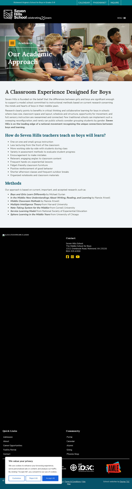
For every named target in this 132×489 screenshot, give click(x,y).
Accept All (50, 478)
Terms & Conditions (73, 481)
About (6, 441)
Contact (6, 454)
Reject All (34, 478)
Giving (69, 449)
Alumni (70, 445)
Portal (69, 437)
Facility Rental (9, 449)
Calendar (71, 441)
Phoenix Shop (73, 454)
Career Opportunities (12, 445)
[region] (33, 470)
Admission (8, 437)
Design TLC (124, 481)
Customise (16, 478)
